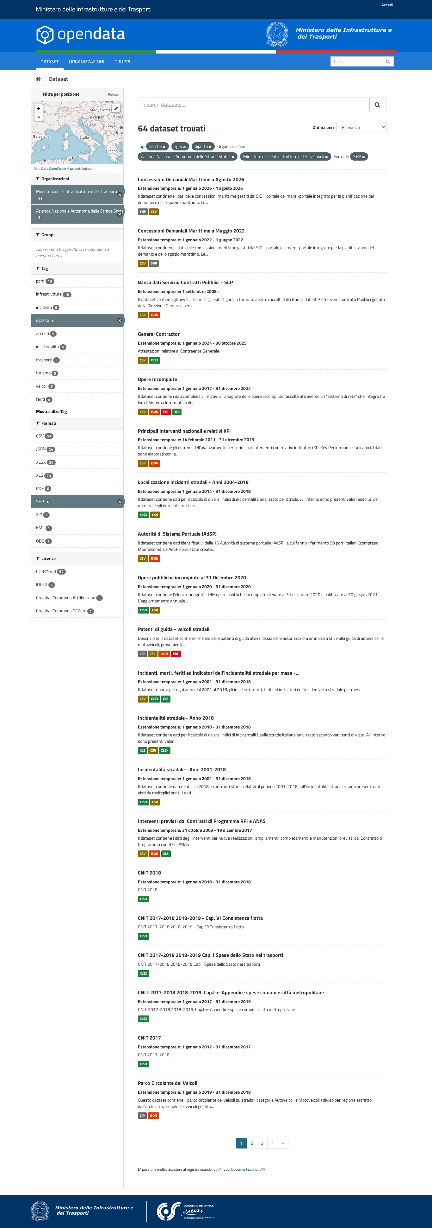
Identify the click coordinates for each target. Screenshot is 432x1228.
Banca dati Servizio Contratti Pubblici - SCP (185, 282)
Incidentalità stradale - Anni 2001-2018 (182, 769)
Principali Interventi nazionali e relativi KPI (184, 431)
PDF (166, 411)
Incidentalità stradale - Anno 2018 (176, 718)
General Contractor (159, 334)
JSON (154, 314)
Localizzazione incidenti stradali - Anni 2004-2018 (193, 482)
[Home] (38, 78)
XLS (177, 411)
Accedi (387, 5)
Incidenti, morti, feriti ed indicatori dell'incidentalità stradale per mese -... (218, 673)
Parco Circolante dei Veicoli (167, 1083)
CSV (154, 211)
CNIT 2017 (149, 1037)
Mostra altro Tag (51, 411)
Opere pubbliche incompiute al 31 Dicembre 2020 (192, 577)
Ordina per (322, 127)
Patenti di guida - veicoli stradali (173, 629)
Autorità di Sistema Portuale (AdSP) (177, 534)
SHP (143, 211)
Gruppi (122, 61)
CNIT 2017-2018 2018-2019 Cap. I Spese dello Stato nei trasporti (210, 955)
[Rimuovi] (164, 146)
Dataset (49, 61)
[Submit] (388, 61)
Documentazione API (247, 1169)
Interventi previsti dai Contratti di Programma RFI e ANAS (202, 821)
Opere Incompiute (157, 379)
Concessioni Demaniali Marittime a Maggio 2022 (191, 230)
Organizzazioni (86, 61)
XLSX (154, 360)
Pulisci (113, 94)
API (219, 1169)
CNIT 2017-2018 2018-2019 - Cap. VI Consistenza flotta (200, 918)
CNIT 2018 (149, 872)
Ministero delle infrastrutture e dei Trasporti (93, 9)
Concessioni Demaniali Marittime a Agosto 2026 (191, 179)
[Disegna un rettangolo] (116, 108)
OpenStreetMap (61, 168)
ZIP (142, 653)
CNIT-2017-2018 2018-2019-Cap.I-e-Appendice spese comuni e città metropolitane (231, 992)
